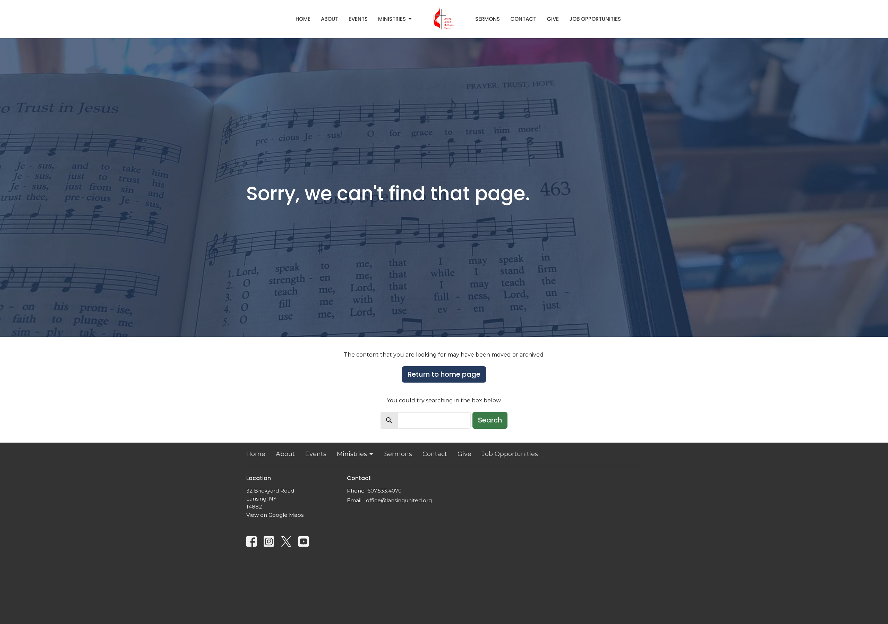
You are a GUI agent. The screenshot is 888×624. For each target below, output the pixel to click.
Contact (523, 19)
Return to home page (444, 374)
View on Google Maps (275, 515)
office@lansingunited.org (399, 500)
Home (303, 19)
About (329, 19)
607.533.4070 (384, 490)
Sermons (487, 19)
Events (358, 19)
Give (553, 19)
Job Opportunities (595, 19)
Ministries (392, 19)
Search (490, 420)
